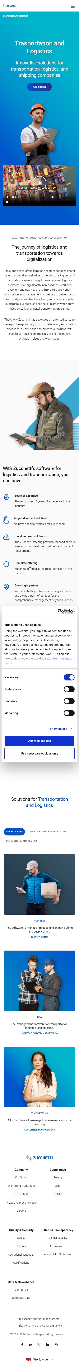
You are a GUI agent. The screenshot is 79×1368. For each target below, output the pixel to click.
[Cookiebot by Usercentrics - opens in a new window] (58, 611)
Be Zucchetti (21, 1194)
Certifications (21, 1262)
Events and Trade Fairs (21, 1185)
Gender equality (58, 1237)
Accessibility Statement (58, 1254)
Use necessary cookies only (39, 753)
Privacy (57, 1177)
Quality (21, 1237)
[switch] (69, 689)
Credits (58, 1193)
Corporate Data (21, 1297)
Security (21, 1246)
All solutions (39, 86)
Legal (58, 1185)
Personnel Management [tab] (21, 841)
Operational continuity (21, 1254)
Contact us (21, 1289)
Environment (57, 1246)
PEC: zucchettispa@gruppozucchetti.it (39, 1318)
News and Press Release (21, 1202)
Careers (21, 1210)
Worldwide (40, 1359)
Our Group (21, 1177)
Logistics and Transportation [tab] (48, 831)
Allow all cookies (39, 740)
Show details (58, 728)
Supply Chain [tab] (14, 831)
